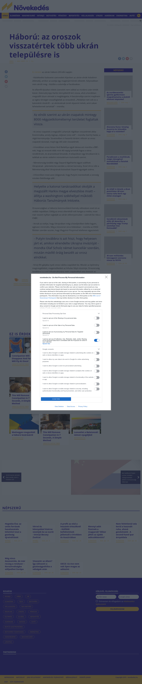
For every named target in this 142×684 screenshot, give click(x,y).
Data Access (71, 406)
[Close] (107, 278)
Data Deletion (59, 406)
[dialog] (71, 342)
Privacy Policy (82, 406)
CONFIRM (56, 399)
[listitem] (71, 313)
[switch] (96, 318)
